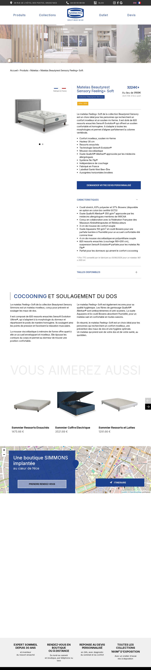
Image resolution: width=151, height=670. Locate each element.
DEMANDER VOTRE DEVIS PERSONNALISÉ (109, 185)
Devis (131, 15)
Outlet (103, 15)
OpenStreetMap (135, 492)
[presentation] (148, 401)
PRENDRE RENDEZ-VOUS (42, 484)
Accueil (14, 70)
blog (101, 3)
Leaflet (124, 492)
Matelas (34, 70)
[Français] (139, 3)
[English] (134, 2)
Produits (19, 15)
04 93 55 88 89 (77, 3)
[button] (39, 144)
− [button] (4, 454)
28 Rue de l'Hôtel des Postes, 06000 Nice (35, 3)
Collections (47, 15)
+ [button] (4, 450)
